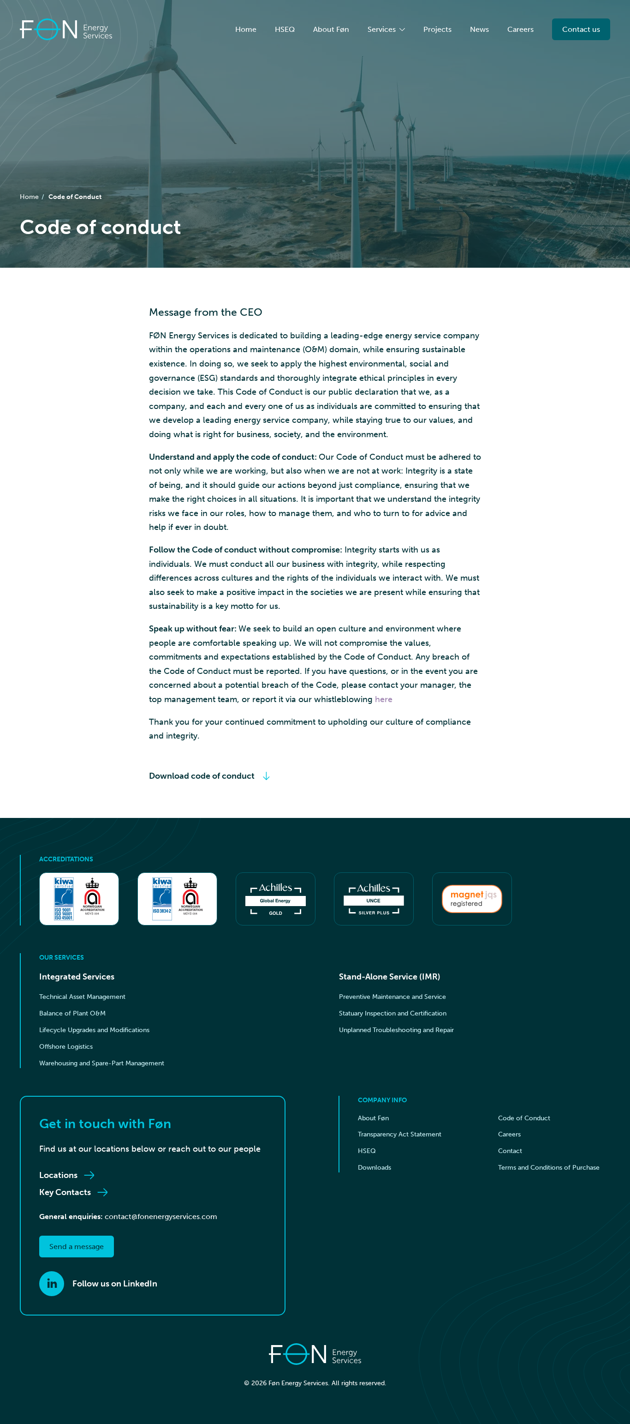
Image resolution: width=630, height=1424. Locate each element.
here (383, 699)
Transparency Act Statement (399, 1134)
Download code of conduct (202, 776)
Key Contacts (65, 1192)
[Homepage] (66, 29)
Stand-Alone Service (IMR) (389, 977)
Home (245, 29)
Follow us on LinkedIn (114, 1284)
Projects (437, 29)
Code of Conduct (74, 197)
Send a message (76, 1246)
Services (382, 29)
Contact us (581, 29)
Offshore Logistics (66, 1046)
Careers (520, 29)
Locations (58, 1175)
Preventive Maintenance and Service (392, 996)
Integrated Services (76, 977)
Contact (510, 1151)
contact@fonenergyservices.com (161, 1216)
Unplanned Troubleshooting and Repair (396, 1030)
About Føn (331, 29)
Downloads (374, 1167)
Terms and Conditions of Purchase (549, 1167)
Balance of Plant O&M (72, 1013)
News (479, 29)
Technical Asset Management (82, 996)
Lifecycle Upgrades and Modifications (94, 1030)
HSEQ (285, 29)
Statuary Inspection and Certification (392, 1013)
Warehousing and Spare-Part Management (101, 1063)
